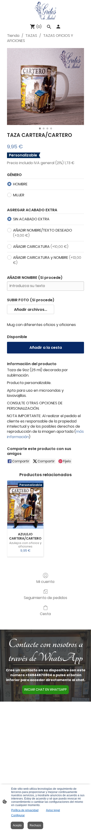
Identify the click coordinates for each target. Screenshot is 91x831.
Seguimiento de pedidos (45, 597)
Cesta (45, 613)
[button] (30, 309)
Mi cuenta (45, 581)
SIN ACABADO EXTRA (31, 219)
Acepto (17, 825)
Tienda (13, 35)
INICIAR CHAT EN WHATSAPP (45, 689)
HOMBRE (20, 184)
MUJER (18, 195)
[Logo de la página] (45, 11)
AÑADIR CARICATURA (40, 246)
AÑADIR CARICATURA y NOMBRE (47, 260)
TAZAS (31, 35)
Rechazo (35, 825)
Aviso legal (53, 810)
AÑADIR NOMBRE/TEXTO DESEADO (42, 233)
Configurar (18, 815)
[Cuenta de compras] (58, 26)
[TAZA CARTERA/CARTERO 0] (45, 86)
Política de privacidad (24, 810)
